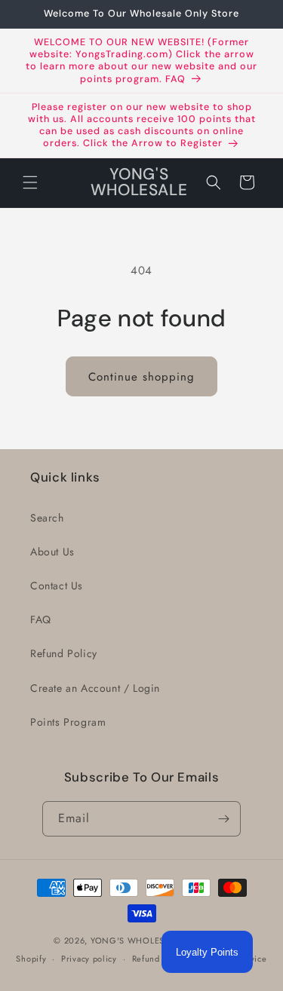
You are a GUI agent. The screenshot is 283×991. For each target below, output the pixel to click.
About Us (52, 551)
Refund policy (159, 959)
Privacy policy (89, 959)
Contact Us (56, 585)
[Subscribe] (223, 819)
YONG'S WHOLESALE (135, 940)
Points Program (68, 721)
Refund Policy (63, 653)
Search (47, 517)
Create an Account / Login (95, 688)
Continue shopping (141, 377)
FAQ (40, 619)
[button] (30, 182)
